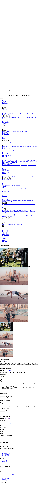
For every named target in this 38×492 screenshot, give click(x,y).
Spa (3, 186)
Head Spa (24, 188)
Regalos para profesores (26, 210)
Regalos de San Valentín (27, 215)
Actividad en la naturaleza (15, 204)
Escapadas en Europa (11, 131)
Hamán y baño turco (8, 188)
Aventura (3, 192)
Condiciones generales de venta (7, 478)
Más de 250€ (35, 219)
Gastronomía (4, 169)
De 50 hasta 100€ (20, 219)
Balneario (14, 188)
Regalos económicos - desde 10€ (23, 117)
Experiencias (4, 102)
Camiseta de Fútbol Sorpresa (14, 160)
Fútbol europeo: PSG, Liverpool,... (28, 161)
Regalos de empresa (5, 234)
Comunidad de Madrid (31, 227)
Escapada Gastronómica (12, 142)
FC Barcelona (25, 160)
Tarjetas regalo (4, 101)
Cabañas (20, 150)
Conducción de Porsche (25, 200)
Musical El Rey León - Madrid (10, 165)
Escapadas (4, 137)
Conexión (1, 237)
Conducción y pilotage (5, 198)
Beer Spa (27, 188)
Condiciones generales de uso (7, 480)
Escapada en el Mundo (12, 146)
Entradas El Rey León (8, 114)
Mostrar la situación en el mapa (5, 423)
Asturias (19, 227)
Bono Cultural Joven (5, 122)
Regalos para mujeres (19, 210)
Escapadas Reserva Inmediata (26, 142)
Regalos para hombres (12, 210)
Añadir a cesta (3, 396)
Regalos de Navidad (15, 215)
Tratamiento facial (17, 185)
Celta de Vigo (21, 161)
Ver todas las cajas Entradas (6, 168)
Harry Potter (25, 157)
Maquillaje (23, 190)
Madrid (3, 224)
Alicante (19, 224)
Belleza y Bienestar (5, 189)
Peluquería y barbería (15, 190)
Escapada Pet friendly (18, 143)
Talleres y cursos (25, 118)
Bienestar (3, 181)
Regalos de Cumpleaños (6, 135)
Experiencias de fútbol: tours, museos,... (21, 113)
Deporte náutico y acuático (6, 204)
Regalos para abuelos (22, 211)
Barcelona (6, 224)
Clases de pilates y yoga (29, 190)
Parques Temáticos (5, 155)
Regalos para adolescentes (15, 211)
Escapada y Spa (18, 142)
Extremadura (13, 227)
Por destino (4, 220)
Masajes (6, 185)
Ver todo (8, 110)
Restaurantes (4, 172)
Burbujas (6, 150)
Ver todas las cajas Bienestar (6, 191)
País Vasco (9, 227)
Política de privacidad (5, 481)
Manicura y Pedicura (8, 190)
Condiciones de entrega (6, 454)
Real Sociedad (13, 161)
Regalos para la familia (31, 117)
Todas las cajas (4, 109)
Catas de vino (10, 176)
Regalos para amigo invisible (9, 212)
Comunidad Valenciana (24, 227)
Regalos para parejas (5, 210)
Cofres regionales (20, 118)
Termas (17, 188)
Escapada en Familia (25, 146)
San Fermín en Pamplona (6, 229)
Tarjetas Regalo (4, 232)
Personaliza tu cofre (5, 456)
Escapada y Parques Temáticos (10, 143)
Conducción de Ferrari (8, 200)
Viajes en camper (24, 131)
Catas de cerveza (15, 176)
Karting (30, 200)
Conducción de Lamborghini (16, 200)
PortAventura (21, 157)
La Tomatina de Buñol (13, 229)
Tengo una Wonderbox (4, 236)
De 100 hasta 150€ (25, 219)
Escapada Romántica (5, 142)
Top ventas (4, 99)
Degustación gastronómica (22, 176)
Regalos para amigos (8, 211)
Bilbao (21, 224)
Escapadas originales (5, 117)
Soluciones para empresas (6, 468)
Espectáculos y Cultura (6, 163)
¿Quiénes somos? (5, 460)
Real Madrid (21, 160)
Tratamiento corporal (11, 185)
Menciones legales (5, 479)
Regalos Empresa (5, 103)
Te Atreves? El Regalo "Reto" (30, 204)
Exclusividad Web (5, 120)
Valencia (11, 224)
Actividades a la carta (5, 462)
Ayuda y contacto (5, 105)
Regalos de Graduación (11, 214)
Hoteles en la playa (12, 113)
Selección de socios (5, 464)
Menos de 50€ (15, 219)
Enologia (6, 176)
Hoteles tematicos (16, 150)
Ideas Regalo (4, 100)
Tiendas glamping (11, 150)
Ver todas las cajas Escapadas (7, 151)
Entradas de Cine (30, 118)
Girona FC (17, 161)
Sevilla (9, 224)
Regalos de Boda (5, 132)
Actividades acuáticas (20, 128)
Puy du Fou (7, 157)
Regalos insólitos (14, 118)
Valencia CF (9, 161)
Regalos (3, 240)
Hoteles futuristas (32, 150)
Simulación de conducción (8, 201)
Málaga (14, 224)
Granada (16, 224)
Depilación (20, 190)
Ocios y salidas (4, 241)
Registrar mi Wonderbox (6, 453)
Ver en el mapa (8, 247)
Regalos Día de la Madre (8, 216)
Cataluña (16, 227)
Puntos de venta (4, 461)
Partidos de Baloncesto (13, 162)
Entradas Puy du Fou (5, 113)
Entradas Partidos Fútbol (6, 160)
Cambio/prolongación (5, 455)
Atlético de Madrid (30, 160)
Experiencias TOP (5, 121)
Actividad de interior (22, 204)
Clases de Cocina (12, 179)
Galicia (3, 227)
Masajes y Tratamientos (6, 183)
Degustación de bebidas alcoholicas (31, 176)
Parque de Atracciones (30, 157)
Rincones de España (32, 146)
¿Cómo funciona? (5, 452)
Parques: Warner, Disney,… (13, 117)
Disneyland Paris (16, 157)
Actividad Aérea (4, 195)
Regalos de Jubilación (5, 134)
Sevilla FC (5, 161)
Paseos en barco (29, 113)
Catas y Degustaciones (5, 174)
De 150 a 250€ (30, 219)
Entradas (3, 152)
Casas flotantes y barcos (25, 150)
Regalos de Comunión (8, 215)
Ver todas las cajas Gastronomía (7, 180)
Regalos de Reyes (20, 215)
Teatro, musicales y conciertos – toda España (22, 165)
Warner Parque (11, 157)
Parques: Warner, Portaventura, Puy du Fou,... (9, 128)
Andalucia (6, 227)
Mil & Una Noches (9, 118)
